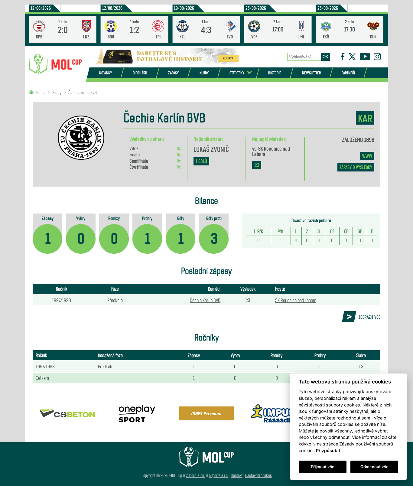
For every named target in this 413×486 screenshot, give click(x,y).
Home (41, 92)
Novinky (105, 72)
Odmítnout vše (374, 466)
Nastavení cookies (258, 475)
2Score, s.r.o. (195, 475)
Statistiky (236, 72)
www (367, 156)
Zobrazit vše (369, 317)
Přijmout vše (322, 466)
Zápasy (173, 72)
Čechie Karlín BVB (82, 92)
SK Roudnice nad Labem (271, 151)
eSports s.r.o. (219, 475)
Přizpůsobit (328, 450)
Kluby (204, 72)
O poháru (140, 72)
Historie (274, 72)
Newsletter (311, 72)
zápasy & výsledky (356, 167)
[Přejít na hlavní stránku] (55, 64)
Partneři (348, 72)
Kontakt (236, 475)
